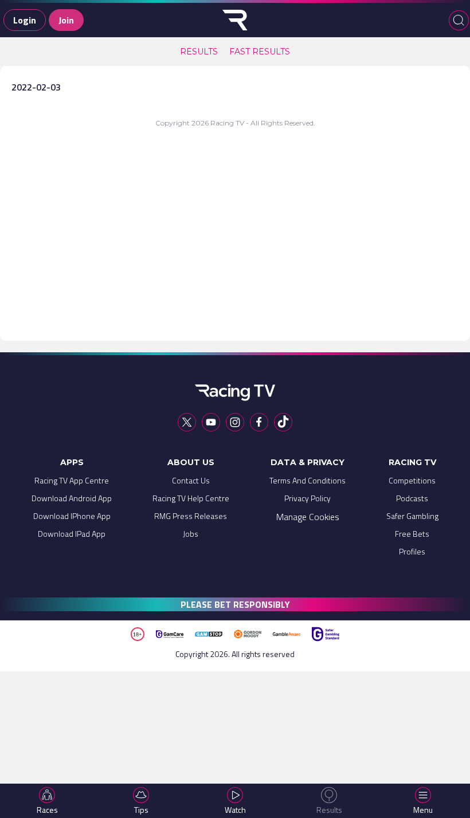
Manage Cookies (307, 517)
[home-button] (235, 20)
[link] (199, 51)
